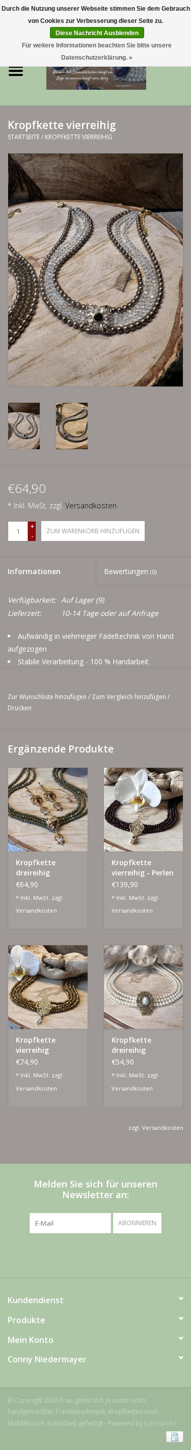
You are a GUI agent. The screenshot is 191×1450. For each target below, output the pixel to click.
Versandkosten (91, 505)
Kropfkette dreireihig (36, 867)
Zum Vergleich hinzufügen (130, 696)
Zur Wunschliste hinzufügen (47, 696)
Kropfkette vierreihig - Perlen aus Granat (143, 868)
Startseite (24, 137)
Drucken (20, 708)
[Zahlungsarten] (172, 1436)
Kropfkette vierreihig (79, 137)
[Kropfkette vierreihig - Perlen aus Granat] (143, 809)
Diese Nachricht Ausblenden (97, 33)
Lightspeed (160, 1423)
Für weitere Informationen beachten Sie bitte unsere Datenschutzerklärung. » (97, 51)
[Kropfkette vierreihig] (48, 987)
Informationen (34, 571)
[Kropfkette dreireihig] (48, 809)
